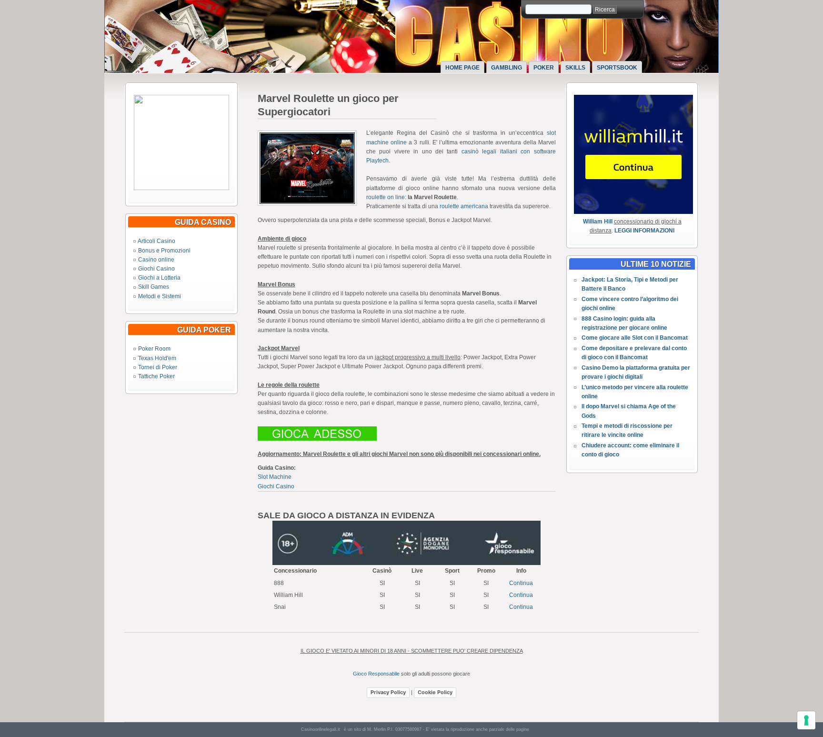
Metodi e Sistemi (159, 296)
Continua (521, 583)
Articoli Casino (156, 241)
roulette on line (385, 197)
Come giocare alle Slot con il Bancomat (635, 337)
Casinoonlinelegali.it (320, 729)
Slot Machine (274, 477)
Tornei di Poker (157, 367)
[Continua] (181, 188)
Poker (543, 67)
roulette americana (464, 206)
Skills (575, 67)
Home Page (462, 67)
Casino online (156, 259)
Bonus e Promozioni (164, 250)
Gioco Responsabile (376, 673)
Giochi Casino (156, 268)
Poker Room (154, 348)
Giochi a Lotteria (159, 277)
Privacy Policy (388, 692)
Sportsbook (617, 67)
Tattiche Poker (156, 376)
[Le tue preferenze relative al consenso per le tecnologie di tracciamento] (806, 720)
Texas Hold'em (157, 358)
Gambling (506, 67)
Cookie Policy (435, 692)
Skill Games (153, 286)
